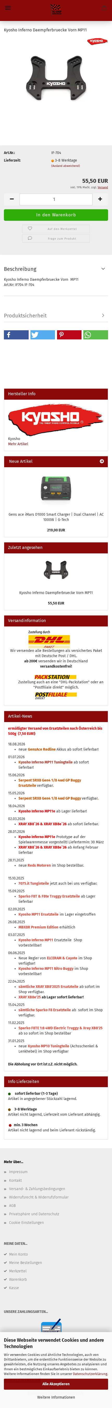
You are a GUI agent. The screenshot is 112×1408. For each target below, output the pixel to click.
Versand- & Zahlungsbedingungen (37, 1189)
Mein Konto (18, 1254)
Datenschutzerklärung (90, 1374)
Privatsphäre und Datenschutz (34, 1214)
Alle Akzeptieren (56, 1384)
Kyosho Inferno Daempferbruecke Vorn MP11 (56, 593)
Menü (8, 8)
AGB (12, 1205)
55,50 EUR (56, 603)
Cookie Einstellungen (26, 1222)
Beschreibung (20, 269)
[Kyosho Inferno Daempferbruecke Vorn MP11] (56, 77)
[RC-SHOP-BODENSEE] (56, 10)
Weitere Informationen (56, 1397)
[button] (16, 334)
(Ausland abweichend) (65, 166)
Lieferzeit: (12, 160)
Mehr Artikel (18, 444)
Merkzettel (18, 1271)
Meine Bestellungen (25, 1263)
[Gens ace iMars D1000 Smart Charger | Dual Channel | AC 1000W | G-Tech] (56, 488)
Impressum (18, 1172)
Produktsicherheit (25, 315)
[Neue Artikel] (102, 462)
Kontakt (15, 1180)
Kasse (14, 1288)
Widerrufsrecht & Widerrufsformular (39, 1197)
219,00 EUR (56, 530)
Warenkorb (18, 1279)
